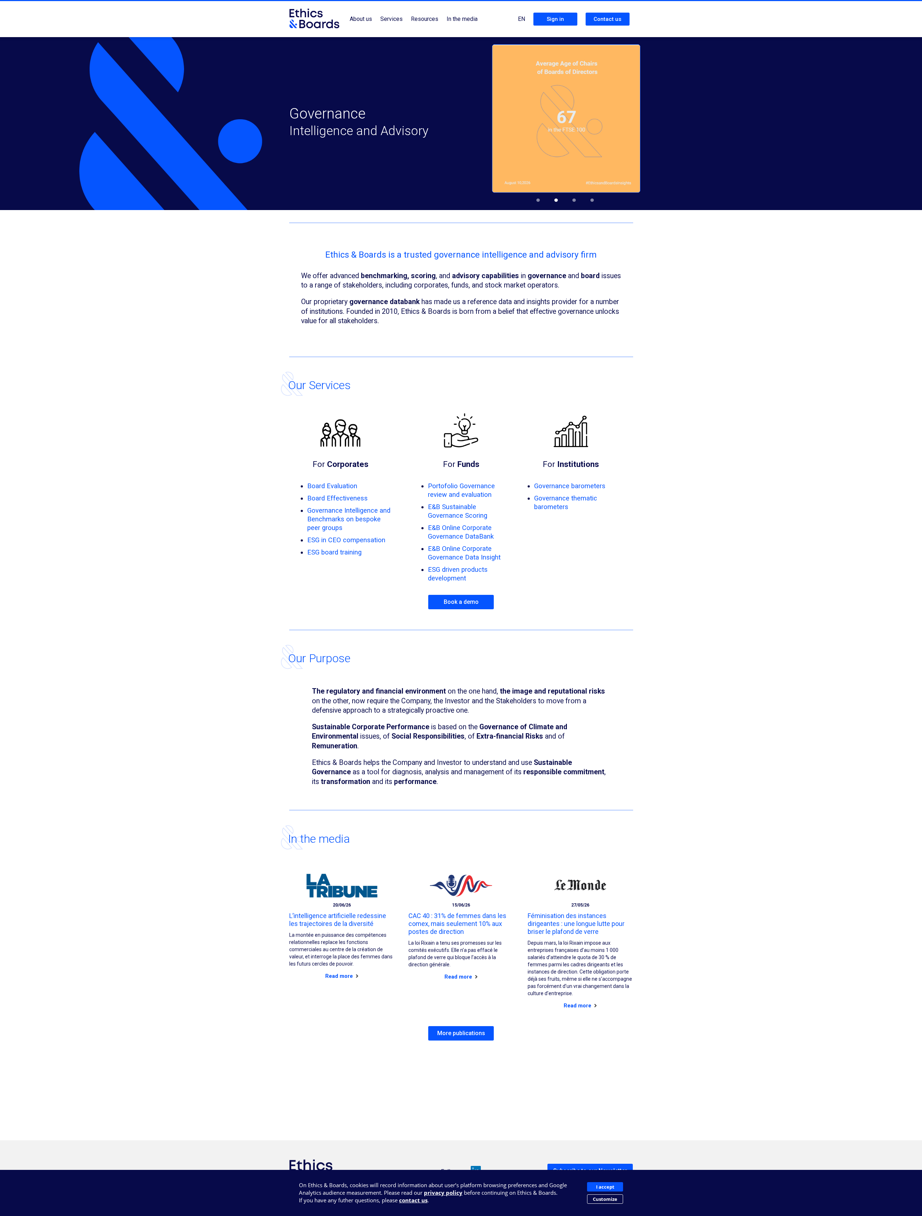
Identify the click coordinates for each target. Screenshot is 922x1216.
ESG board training (334, 552)
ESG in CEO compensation (346, 540)
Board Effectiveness (337, 498)
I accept (605, 1187)
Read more (339, 976)
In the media (462, 18)
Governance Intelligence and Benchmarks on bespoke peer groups (348, 519)
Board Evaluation (332, 486)
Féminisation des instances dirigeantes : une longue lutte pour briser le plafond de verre (576, 923)
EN (521, 18)
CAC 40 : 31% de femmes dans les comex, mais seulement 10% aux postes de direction (457, 923)
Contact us (607, 19)
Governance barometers (569, 486)
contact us (413, 1200)
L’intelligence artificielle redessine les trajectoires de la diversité (337, 919)
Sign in (555, 19)
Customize (605, 1199)
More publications (461, 1033)
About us (361, 18)
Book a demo (461, 601)
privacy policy (443, 1192)
